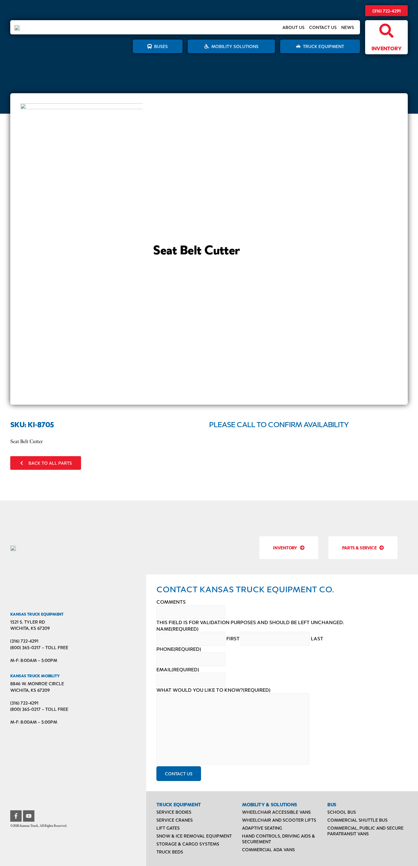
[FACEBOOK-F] (16, 816)
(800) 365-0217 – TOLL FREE (39, 647)
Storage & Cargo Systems (187, 843)
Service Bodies (173, 812)
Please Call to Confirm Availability (279, 424)
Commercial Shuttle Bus (357, 820)
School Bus (341, 812)
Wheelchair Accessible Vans (276, 812)
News (347, 27)
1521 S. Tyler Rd (27, 621)
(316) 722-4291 (387, 10)
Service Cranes (174, 820)
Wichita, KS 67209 (30, 628)
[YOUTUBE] (28, 816)
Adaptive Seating (262, 828)
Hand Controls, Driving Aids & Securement (278, 838)
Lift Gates (168, 828)
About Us (293, 27)
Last (317, 638)
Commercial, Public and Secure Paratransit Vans (365, 831)
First (233, 638)
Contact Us (323, 27)
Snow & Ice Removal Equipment (194, 835)
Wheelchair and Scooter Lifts (279, 820)
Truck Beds (169, 851)
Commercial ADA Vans (268, 849)
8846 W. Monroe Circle (37, 683)
